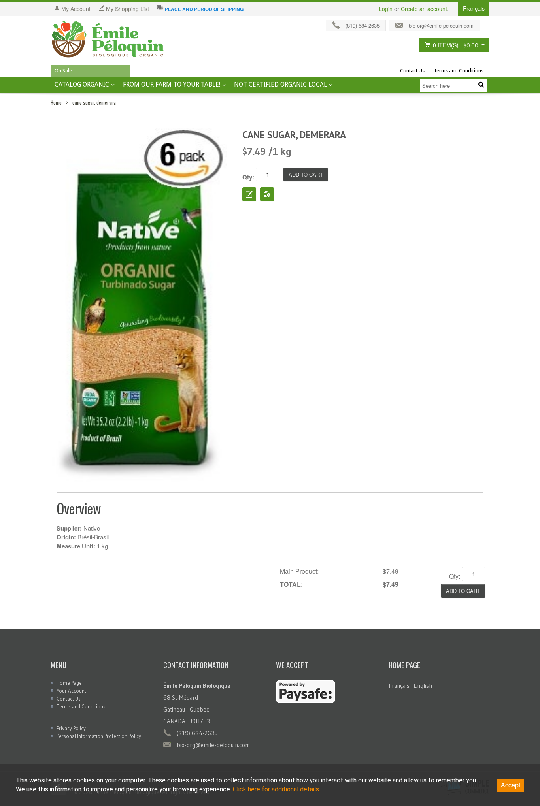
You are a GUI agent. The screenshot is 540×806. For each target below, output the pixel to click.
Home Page (69, 683)
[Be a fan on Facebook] (486, 24)
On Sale (63, 70)
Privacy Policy (71, 728)
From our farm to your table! (171, 84)
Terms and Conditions (458, 70)
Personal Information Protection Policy (99, 736)
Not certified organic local (280, 84)
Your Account (71, 690)
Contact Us (412, 70)
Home (56, 102)
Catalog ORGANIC (82, 84)
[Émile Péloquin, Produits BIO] (108, 39)
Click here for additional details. (276, 789)
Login (386, 9)
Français (399, 685)
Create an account (424, 9)
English (422, 685)
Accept (510, 784)
